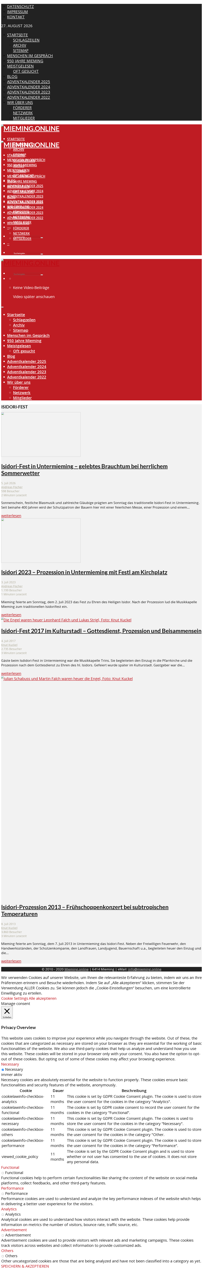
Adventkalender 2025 (25, 202)
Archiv (18, 149)
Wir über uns (18, 223)
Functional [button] (10, 1167)
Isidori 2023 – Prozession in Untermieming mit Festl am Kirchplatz (84, 572)
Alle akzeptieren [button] (42, 998)
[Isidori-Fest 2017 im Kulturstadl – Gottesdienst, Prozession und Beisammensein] (66, 620)
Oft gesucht (23, 192)
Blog (11, 197)
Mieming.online (76, 969)
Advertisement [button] (14, 1229)
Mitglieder (22, 239)
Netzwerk (21, 233)
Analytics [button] (9, 1209)
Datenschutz (20, 6)
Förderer (21, 228)
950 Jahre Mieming (22, 181)
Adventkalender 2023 (25, 196)
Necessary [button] (10, 1064)
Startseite (16, 139)
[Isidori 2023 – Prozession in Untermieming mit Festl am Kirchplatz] (41, 561)
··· (8, 227)
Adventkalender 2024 (25, 207)
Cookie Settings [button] (14, 998)
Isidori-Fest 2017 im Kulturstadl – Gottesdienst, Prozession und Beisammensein (101, 630)
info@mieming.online (144, 969)
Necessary (14, 1069)
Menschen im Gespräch (26, 176)
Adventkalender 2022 (25, 218)
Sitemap (19, 171)
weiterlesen (11, 515)
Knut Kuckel (9, 645)
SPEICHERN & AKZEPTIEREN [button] (25, 1266)
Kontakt (16, 16)
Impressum (17, 11)
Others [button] (7, 1250)
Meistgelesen (18, 187)
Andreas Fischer (12, 487)
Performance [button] (12, 1188)
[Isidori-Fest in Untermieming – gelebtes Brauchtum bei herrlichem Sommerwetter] (41, 455)
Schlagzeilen (24, 161)
